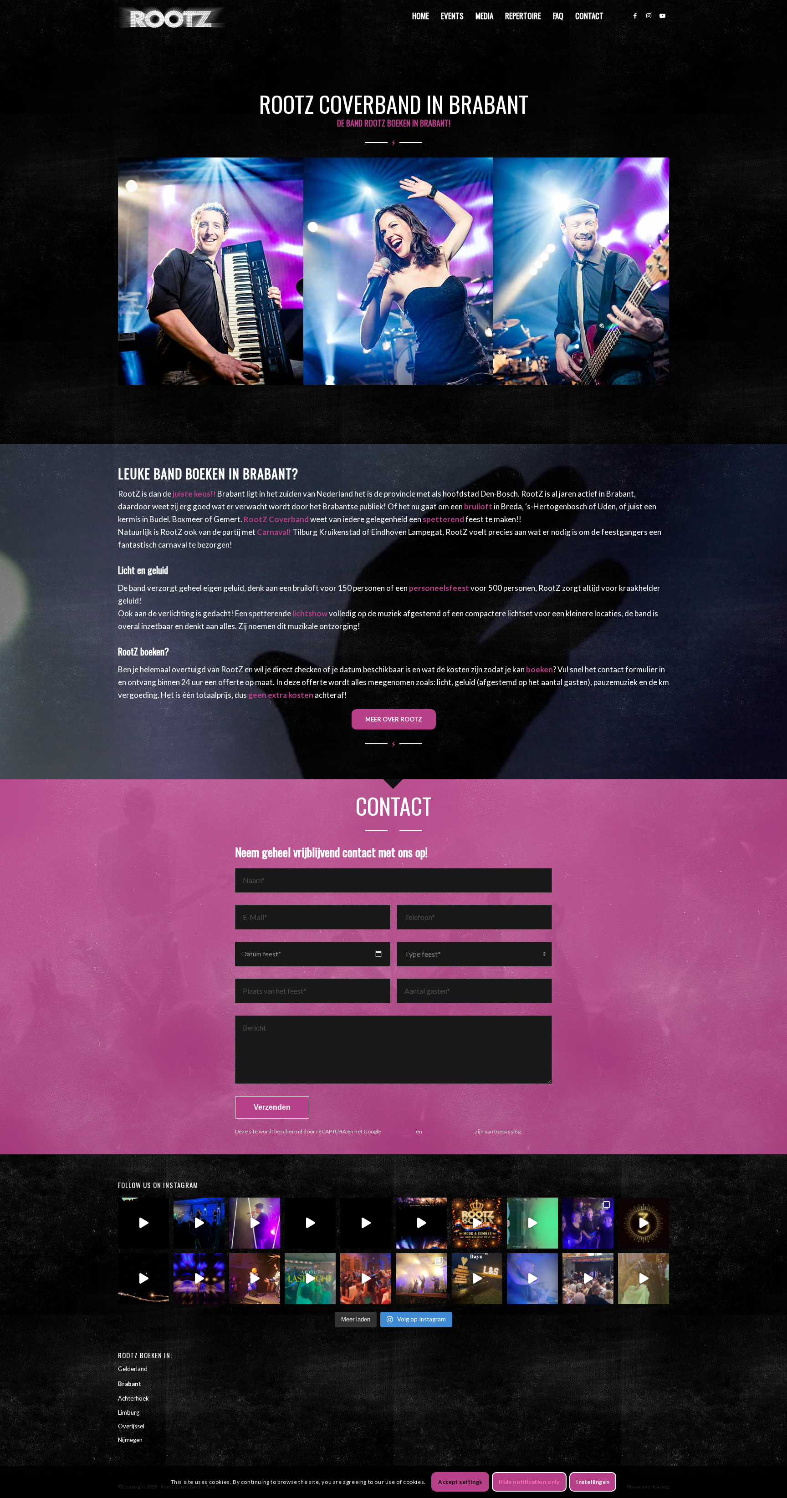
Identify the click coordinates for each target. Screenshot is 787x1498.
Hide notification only (529, 1481)
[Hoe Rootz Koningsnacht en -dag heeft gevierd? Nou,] (476, 1223)
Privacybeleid (398, 1131)
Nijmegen (130, 1439)
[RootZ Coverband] (172, 16)
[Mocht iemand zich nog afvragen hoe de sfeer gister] (365, 1278)
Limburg (128, 1412)
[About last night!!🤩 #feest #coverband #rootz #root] (310, 1278)
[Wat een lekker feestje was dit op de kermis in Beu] (310, 1223)
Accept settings (460, 1481)
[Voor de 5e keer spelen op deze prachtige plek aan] (254, 1223)
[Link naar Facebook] (635, 15)
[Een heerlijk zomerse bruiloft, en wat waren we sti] (365, 1223)
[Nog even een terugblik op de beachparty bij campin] (199, 1223)
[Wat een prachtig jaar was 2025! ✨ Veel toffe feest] (643, 1223)
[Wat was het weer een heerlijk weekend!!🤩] (643, 1278)
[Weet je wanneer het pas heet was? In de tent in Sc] (421, 1223)
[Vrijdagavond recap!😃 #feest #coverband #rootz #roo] (532, 1278)
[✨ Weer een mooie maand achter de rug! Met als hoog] (587, 1223)
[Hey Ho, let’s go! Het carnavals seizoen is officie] (254, 1278)
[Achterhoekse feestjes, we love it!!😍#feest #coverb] (476, 1278)
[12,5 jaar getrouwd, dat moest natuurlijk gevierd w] (532, 1223)
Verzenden (272, 1107)
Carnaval (272, 532)
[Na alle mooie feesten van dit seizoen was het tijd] (143, 1223)
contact (611, 669)
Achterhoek (133, 1398)
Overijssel (131, 1426)
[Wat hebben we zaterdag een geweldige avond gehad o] (421, 1278)
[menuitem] (420, 16)
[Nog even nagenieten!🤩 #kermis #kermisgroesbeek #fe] (587, 1278)
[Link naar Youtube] (662, 15)
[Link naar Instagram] (648, 15)
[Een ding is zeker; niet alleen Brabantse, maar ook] (199, 1278)
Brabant (129, 1383)
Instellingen (592, 1481)
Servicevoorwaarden (448, 1131)
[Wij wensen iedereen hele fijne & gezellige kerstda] (143, 1278)
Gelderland (133, 1368)
